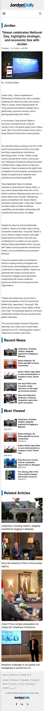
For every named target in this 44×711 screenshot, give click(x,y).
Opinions (13, 684)
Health (5, 687)
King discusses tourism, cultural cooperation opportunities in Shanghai (29, 462)
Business (14, 680)
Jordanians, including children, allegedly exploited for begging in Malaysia (28, 352)
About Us (14, 674)
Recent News (15, 340)
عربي (12, 687)
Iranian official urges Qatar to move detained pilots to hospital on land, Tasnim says (29, 375)
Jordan (9, 25)
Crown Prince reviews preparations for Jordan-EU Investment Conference (20, 625)
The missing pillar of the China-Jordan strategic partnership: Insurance (28, 474)
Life (21, 684)
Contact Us (24, 674)
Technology (29, 684)
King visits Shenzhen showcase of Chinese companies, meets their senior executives (27, 399)
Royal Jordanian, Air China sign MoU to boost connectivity (28, 363)
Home (5, 674)
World (5, 684)
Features (35, 680)
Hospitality (25, 680)
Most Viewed (14, 410)
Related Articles (17, 493)
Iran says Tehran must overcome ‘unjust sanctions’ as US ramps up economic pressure (28, 387)
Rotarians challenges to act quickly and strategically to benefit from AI (20, 666)
